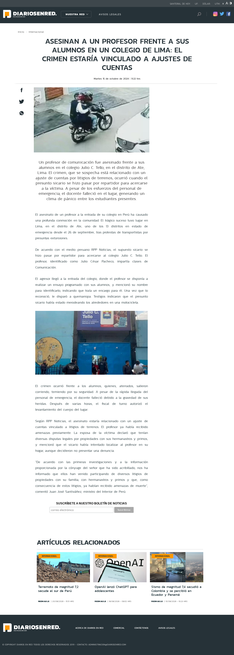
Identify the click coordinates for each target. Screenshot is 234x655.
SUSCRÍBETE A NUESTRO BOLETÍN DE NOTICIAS (91, 503)
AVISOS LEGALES (110, 14)
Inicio (21, 32)
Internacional (36, 32)
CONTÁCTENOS (141, 628)
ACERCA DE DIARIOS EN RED (89, 628)
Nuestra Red (75, 14)
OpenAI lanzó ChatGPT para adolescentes (116, 588)
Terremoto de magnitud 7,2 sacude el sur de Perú (58, 588)
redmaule (43, 601)
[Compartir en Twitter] (21, 103)
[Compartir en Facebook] (21, 92)
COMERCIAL (118, 628)
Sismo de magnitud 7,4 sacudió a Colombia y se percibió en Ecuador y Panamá (176, 590)
